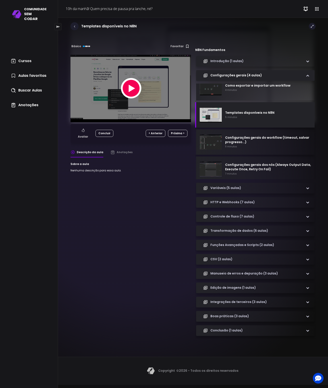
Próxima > (178, 133)
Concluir (104, 133)
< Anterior (155, 133)
